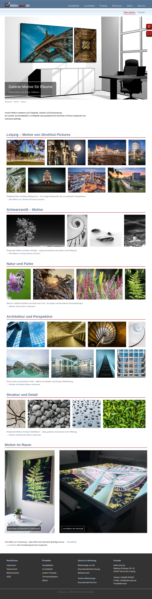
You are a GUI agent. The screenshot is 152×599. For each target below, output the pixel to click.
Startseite (8, 102)
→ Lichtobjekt (10, 545)
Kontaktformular (120, 584)
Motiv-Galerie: (129, 12)
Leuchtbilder (89, 6)
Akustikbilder (73, 6)
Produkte (103, 6)
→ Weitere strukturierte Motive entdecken (24, 435)
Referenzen (117, 6)
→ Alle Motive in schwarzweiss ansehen (23, 253)
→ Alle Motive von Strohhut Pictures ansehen (26, 199)
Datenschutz (12, 569)
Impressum (11, 565)
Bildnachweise (13, 573)
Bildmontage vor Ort (86, 565)
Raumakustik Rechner (87, 582)
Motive (130, 6)
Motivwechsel (83, 573)
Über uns (141, 6)
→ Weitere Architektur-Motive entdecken (23, 384)
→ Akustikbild (70, 542)
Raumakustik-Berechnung (89, 569)
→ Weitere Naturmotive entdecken (21, 306)
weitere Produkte (49, 573)
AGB (9, 577)
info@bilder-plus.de (128, 580)
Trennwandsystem (50, 577)
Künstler (141, 12)
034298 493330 (127, 577)
